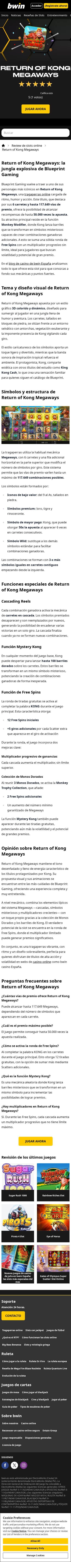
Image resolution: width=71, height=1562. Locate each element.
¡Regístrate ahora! (56, 5)
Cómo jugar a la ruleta (14, 1361)
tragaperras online (37, 194)
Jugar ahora (35, 109)
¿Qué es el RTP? (10, 1337)
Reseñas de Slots (34, 15)
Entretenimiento (57, 15)
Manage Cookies (36, 1555)
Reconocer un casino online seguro (21, 1430)
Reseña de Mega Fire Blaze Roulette (21, 1368)
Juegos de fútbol (55, 1330)
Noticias (16, 15)
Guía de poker (9, 1406)
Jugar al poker (59, 1399)
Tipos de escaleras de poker (35, 1406)
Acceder (36, 5)
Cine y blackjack (40, 1399)
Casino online (28, 1423)
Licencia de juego (11, 1445)
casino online (42, 962)
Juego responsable (12, 1437)
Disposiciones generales (38, 1437)
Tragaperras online (12, 1330)
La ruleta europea (57, 1361)
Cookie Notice (18, 1531)
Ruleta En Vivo (37, 1361)
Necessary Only (35, 1548)
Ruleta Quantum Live (55, 1368)
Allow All (35, 1541)
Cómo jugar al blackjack (35, 1392)
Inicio (4, 15)
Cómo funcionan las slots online (39, 1337)
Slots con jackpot (34, 1330)
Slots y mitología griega (37, 1344)
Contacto (13, 1316)
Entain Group (50, 1430)
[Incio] (3, 145)
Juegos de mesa (10, 1392)
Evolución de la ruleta (14, 1375)
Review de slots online (27, 146)
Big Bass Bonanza (11, 1344)
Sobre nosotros (10, 1423)
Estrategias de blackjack (15, 1399)
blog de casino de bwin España (30, 264)
